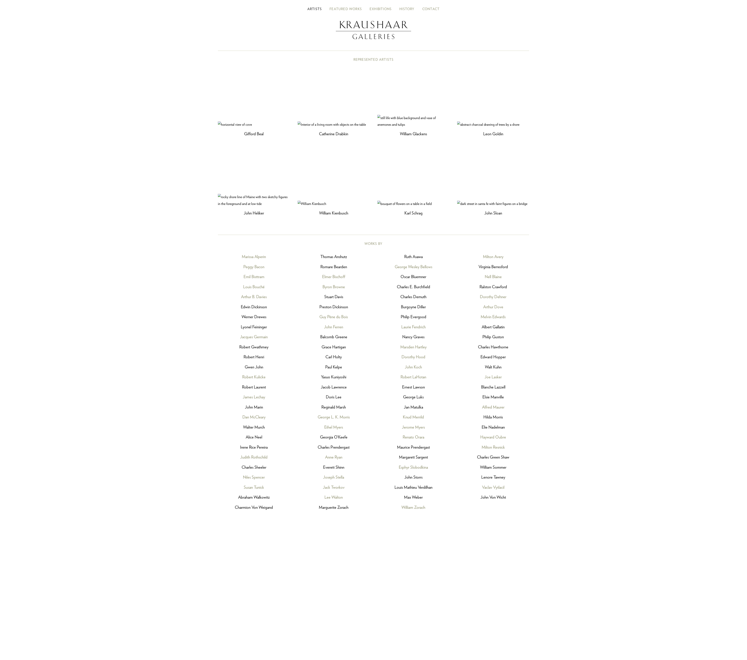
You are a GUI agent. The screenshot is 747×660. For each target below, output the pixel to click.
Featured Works (346, 9)
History (406, 9)
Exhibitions (381, 9)
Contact (431, 9)
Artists (314, 9)
